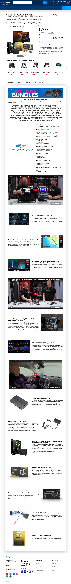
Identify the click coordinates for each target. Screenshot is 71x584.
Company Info (54, 569)
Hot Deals (37, 563)
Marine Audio (38, 8)
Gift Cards (53, 566)
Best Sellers (38, 567)
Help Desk (53, 567)
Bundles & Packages (9, 11)
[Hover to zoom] (20, 42)
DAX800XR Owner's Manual (43, 129)
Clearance (37, 562)
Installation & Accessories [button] (17, 8)
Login (60, 3)
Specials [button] (65, 8)
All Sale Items (38, 566)
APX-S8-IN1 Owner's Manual (43, 166)
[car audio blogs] (7, 576)
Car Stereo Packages (18, 11)
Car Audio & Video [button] (6, 8)
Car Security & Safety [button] (29, 8)
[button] (4, 68)
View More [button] (56, 8)
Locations (53, 570)
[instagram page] (17, 574)
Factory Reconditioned (39, 570)
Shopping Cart (54, 563)
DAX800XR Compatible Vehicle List (44, 128)
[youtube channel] (7, 574)
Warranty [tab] (34, 82)
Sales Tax (7, 581)
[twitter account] (10, 574)
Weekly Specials (38, 569)
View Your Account (54, 562)
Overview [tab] (10, 82)
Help (54, 3)
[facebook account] (14, 574)
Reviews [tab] (41, 82)
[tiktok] (10, 576)
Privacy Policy (8, 579)
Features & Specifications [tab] (23, 82)
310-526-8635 (67, 1)
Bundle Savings (49, 8)
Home (2, 11)
